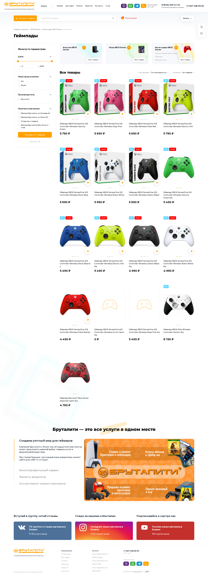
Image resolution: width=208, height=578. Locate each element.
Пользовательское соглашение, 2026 (28, 572)
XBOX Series (35, 29)
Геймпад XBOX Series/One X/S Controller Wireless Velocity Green (74, 126)
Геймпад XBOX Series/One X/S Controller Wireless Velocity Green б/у (177, 195)
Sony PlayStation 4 (100, 561)
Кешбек (60, 6)
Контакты (99, 6)
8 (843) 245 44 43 (171, 4)
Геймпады (158, 57)
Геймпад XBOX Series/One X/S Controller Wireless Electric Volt (178, 125)
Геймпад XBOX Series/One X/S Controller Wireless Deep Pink (108, 125)
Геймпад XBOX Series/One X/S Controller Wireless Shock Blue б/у (75, 264)
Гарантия (88, 6)
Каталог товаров (27, 18)
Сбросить (33, 141)
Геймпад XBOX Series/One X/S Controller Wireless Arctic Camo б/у (109, 332)
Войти (186, 18)
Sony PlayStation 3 (100, 567)
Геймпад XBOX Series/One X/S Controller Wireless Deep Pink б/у (144, 330)
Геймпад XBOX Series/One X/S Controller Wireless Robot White (109, 193)
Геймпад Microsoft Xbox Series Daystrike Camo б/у (74, 399)
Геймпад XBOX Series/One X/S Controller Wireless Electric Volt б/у (109, 264)
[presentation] (62, 99)
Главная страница (21, 29)
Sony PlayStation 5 (100, 554)
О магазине (66, 554)
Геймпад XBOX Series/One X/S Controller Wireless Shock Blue (74, 193)
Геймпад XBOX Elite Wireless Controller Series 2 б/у (176, 330)
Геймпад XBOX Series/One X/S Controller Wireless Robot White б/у (178, 264)
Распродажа (131, 18)
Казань (44, 6)
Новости (64, 567)
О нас (108, 6)
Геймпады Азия (160, 60)
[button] (72, 119)
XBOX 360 (96, 571)
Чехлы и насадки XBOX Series (166, 53)
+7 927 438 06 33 (195, 5)
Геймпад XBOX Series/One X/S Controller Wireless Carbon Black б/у (144, 264)
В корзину (67, 138)
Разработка (127, 572)
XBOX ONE (96, 564)
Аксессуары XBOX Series (52, 29)
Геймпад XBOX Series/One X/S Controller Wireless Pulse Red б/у (75, 330)
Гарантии (65, 564)
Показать (35, 134)
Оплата (79, 6)
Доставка (70, 6)
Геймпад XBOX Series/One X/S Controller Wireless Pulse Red (143, 125)
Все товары (93, 59)
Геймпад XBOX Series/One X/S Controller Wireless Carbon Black (144, 193)
